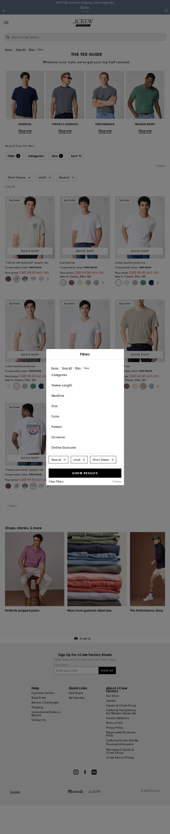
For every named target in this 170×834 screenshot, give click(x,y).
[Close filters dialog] (119, 355)
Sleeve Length (61, 385)
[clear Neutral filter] (64, 459)
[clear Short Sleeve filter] (112, 459)
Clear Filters (56, 481)
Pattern (56, 427)
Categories (59, 375)
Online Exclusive (63, 447)
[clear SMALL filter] (83, 459)
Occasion (58, 437)
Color (55, 416)
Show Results (85, 473)
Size (54, 406)
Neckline (57, 395)
